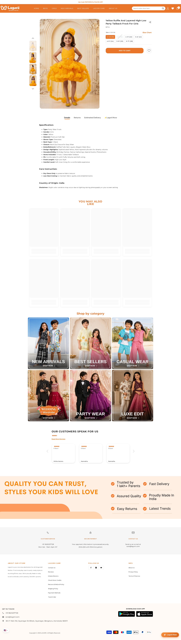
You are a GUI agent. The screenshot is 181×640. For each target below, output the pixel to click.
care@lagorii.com (12, 617)
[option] (90, 2)
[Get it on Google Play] (126, 614)
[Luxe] (132, 395)
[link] (43, 250)
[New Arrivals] (48, 343)
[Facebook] (90, 568)
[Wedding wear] (48, 395)
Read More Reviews (58, 439)
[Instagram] (96, 568)
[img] (92, 435)
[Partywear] (90, 395)
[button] (32, 38)
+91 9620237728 (11, 613)
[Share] (150, 22)
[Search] (163, 8)
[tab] (67, 118)
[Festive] (90, 343)
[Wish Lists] (172, 8)
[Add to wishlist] (149, 50)
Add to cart (125, 51)
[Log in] (167, 8)
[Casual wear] (132, 343)
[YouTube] (101, 568)
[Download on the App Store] (144, 614)
